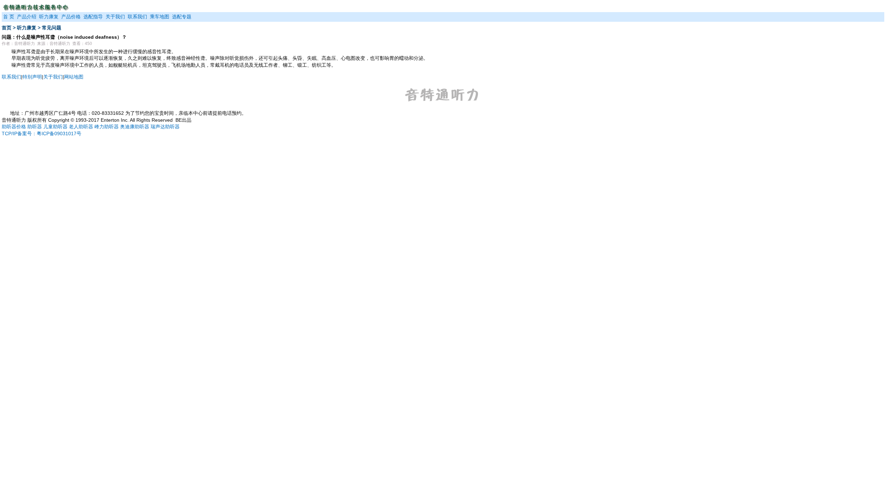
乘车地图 (159, 16)
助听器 (34, 126)
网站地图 (73, 77)
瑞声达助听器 (165, 126)
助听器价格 (14, 126)
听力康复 (48, 16)
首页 (6, 27)
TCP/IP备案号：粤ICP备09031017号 (41, 133)
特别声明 (32, 77)
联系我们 (137, 16)
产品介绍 (26, 16)
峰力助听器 (106, 126)
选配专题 (181, 16)
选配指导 (93, 16)
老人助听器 (81, 126)
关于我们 (115, 16)
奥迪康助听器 (134, 126)
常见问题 (51, 27)
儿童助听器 (55, 126)
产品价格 (71, 16)
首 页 (8, 16)
